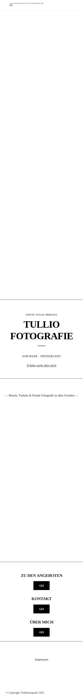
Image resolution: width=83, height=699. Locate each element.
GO (41, 585)
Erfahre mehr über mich (41, 365)
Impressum (41, 659)
